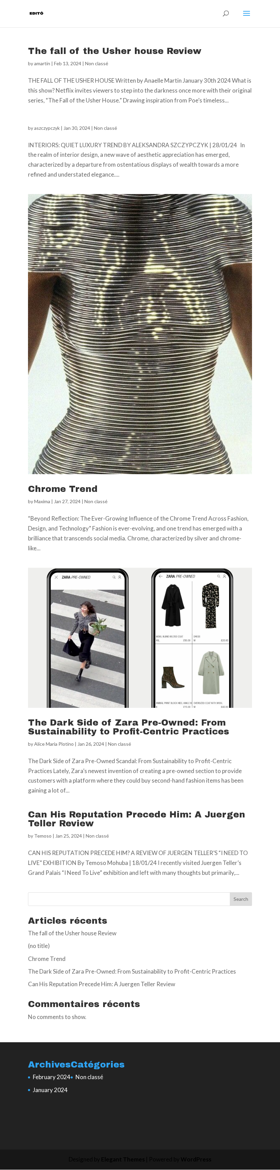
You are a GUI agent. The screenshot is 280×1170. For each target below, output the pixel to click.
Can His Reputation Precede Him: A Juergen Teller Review (136, 819)
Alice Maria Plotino (54, 744)
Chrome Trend (63, 489)
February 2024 (51, 1076)
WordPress (196, 1159)
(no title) (39, 945)
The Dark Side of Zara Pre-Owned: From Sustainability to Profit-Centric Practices (128, 727)
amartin (42, 63)
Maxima (42, 501)
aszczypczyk (47, 128)
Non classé (96, 63)
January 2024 (50, 1089)
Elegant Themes (123, 1159)
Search (241, 899)
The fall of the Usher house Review (114, 51)
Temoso (43, 836)
